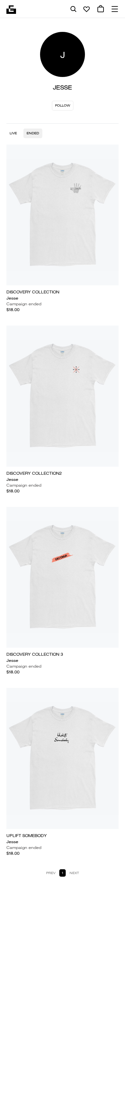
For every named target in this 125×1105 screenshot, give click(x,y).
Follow (62, 105)
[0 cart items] (101, 9)
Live (13, 133)
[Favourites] (86, 9)
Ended (33, 133)
